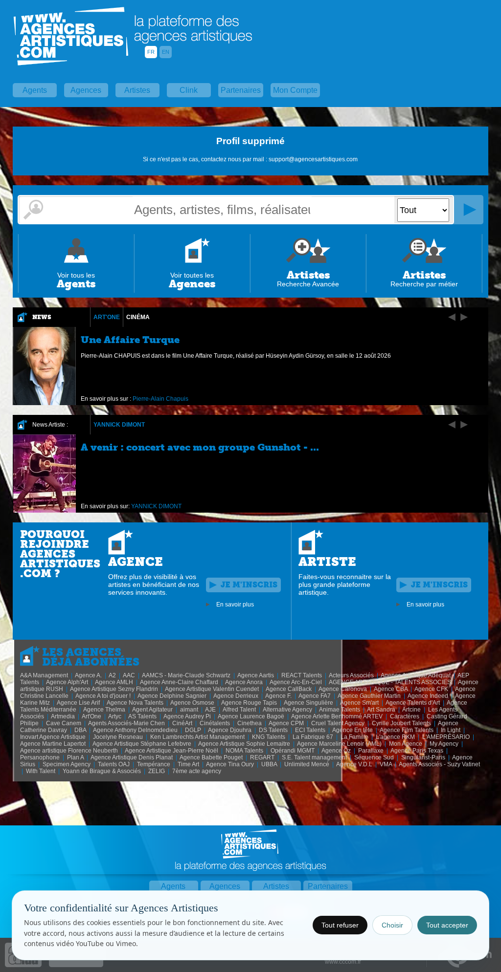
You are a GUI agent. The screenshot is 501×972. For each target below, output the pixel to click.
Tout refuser (340, 925)
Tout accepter (447, 925)
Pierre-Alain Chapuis (160, 398)
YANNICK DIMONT (119, 424)
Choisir (392, 925)
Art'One (106, 317)
